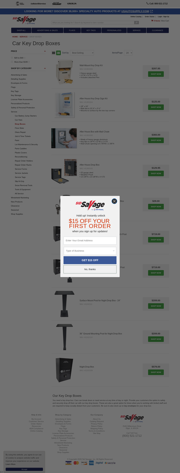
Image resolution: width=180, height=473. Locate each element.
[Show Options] (113, 251)
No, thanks (90, 269)
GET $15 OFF (90, 260)
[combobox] (89, 251)
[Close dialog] (114, 201)
